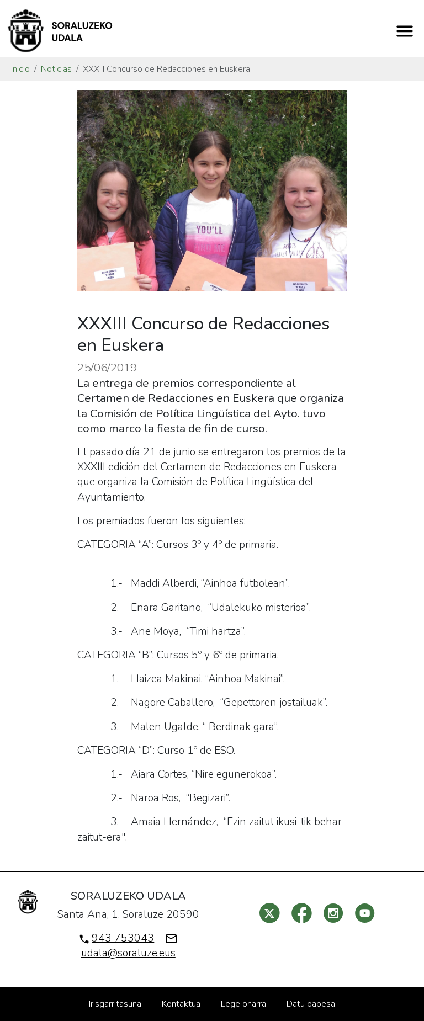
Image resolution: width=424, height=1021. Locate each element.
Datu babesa (311, 1004)
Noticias (56, 69)
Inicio (20, 69)
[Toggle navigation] (405, 30)
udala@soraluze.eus (128, 953)
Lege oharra (243, 1004)
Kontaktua (181, 1004)
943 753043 (123, 938)
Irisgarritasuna (115, 1004)
